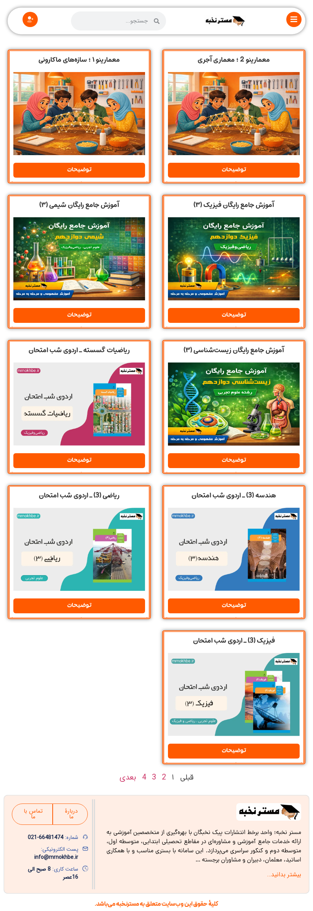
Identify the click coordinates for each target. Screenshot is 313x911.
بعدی (127, 777)
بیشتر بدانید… (284, 874)
